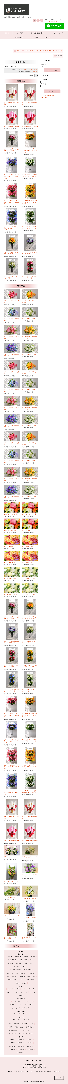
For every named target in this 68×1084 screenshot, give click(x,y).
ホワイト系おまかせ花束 (28, 318)
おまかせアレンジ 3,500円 (11, 514)
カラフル (32, 992)
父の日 (24, 983)
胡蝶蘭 (10, 1027)
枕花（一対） (7, 857)
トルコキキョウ (28, 1004)
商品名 (25, 69)
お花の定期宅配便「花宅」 (37, 33)
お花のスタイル (21, 1011)
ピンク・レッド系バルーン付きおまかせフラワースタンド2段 (11, 202)
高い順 (35, 69)
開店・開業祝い (12, 959)
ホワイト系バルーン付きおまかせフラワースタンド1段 (29, 175)
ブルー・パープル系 (12, 992)
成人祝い (10, 963)
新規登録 (44, 97)
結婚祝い (26, 956)
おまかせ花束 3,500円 (9, 546)
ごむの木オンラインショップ (33, 50)
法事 (20, 979)
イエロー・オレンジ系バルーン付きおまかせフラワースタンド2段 (29, 202)
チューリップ (16, 1008)
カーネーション (17, 1001)
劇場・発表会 (23, 959)
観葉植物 (16, 1023)
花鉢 (10, 1023)
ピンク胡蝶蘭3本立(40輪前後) (30, 126)
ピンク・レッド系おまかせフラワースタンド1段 (11, 149)
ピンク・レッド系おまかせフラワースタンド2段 (29, 277)
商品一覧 (21, 951)
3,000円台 (13, 1039)
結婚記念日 (18, 956)
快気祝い (22, 976)
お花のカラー (21, 986)
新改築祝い (32, 973)
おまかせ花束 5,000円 (27, 546)
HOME (7, 33)
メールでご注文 (34, 37)
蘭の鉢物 (24, 1023)
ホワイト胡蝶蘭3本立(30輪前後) (11, 103)
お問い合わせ (19, 37)
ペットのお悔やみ (29, 979)
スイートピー (26, 1008)
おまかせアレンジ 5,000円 (29, 514)
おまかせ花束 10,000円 (10, 562)
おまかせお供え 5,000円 (28, 578)
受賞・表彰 (10, 973)
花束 (15, 1013)
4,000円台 (21, 1039)
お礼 (34, 976)
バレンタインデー (29, 963)
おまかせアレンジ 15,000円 (29, 530)
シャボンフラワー (28, 1033)
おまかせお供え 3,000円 (10, 578)
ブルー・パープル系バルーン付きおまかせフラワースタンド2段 (11, 228)
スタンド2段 (25, 1019)
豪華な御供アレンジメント (29, 898)
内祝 (28, 976)
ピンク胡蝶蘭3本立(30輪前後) (11, 126)
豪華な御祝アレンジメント (11, 881)
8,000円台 (29, 1042)
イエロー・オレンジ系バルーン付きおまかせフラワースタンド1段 (29, 150)
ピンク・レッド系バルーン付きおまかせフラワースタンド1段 (11, 715)
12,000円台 (30, 1046)
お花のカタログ (49, 50)
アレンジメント (23, 1013)
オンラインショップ (57, 33)
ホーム (18, 50)
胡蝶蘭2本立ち (19, 1027)
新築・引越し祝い (21, 973)
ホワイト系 (24, 992)
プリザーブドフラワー (26, 1030)
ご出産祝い (25, 966)
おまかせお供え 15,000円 (28, 594)
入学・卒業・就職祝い (15, 969)
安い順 (30, 69)
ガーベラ (26, 1001)
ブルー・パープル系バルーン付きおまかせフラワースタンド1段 (11, 176)
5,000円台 (29, 1039)
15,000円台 (12, 1049)
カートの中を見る (52, 70)
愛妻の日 (18, 963)
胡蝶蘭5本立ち (13, 1030)
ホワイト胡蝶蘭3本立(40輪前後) (29, 103)
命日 (15, 979)
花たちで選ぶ (21, 998)
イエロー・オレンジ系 (28, 989)
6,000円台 (13, 1042)
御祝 (8, 976)
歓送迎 (33, 956)
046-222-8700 (53, 21)
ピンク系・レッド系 (13, 989)
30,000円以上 (21, 1052)
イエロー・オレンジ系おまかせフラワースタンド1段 (11, 253)
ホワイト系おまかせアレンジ (29, 354)
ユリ (33, 1001)
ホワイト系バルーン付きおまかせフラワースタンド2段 (29, 227)
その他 (21, 995)
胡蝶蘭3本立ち (30, 1027)
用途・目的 (21, 954)
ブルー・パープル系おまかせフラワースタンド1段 (29, 253)
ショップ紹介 (19, 33)
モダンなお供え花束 (9, 897)
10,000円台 (21, 1046)
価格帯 (60, 50)
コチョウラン (13, 1004)
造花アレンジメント (14, 1033)
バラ (9, 1001)
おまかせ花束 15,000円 (28, 562)
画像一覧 (35, 71)
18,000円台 (21, 1049)
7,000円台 (21, 1042)
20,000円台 (30, 1049)
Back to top (59, 1077)
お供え (9, 979)
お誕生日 (9, 956)
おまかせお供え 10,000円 (10, 594)
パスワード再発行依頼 (48, 95)
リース (31, 1023)
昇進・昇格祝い (28, 969)
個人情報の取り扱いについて (24, 1071)
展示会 (32, 959)
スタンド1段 (16, 1019)
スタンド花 (21, 1017)
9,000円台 (12, 1046)
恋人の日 (16, 966)
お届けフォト (48, 37)
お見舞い (14, 976)
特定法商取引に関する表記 (43, 1071)
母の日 (18, 983)
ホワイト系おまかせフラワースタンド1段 (11, 277)
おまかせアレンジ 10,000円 (11, 530)
